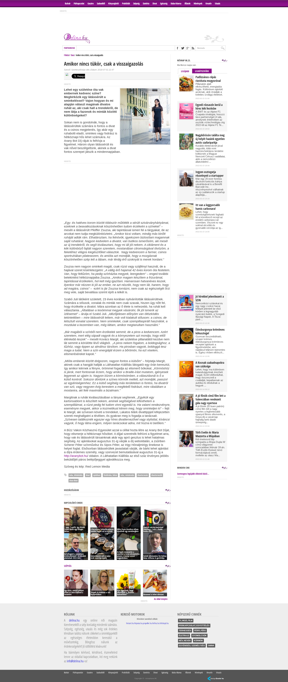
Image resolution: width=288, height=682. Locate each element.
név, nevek (185, 640)
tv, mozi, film (185, 620)
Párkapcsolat (79, 3)
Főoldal (66, 55)
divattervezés (143, 475)
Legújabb (185, 71)
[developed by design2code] (216, 678)
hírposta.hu (138, 623)
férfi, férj (200, 630)
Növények (198, 3)
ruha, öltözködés (75, 475)
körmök (198, 640)
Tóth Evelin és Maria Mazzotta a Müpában (208, 434)
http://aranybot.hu (75, 456)
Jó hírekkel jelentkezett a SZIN (210, 298)
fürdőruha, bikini (110, 475)
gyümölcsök (199, 635)
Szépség (136, 3)
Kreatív (209, 3)
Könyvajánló (113, 3)
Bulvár (67, 3)
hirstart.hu (130, 623)
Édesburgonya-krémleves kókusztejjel (210, 331)
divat (88, 475)
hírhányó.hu (164, 623)
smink (211, 645)
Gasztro (91, 3)
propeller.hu (147, 623)
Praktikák (126, 3)
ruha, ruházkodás (127, 475)
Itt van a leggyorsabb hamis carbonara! (208, 207)
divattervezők (156, 475)
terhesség (185, 630)
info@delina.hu (75, 661)
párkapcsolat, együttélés (194, 625)
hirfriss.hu (156, 623)
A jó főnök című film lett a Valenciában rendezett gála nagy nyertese (211, 399)
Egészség (163, 3)
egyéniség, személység (192, 645)
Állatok (187, 3)
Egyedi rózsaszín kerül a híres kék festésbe (209, 106)
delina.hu (74, 620)
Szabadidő (101, 3)
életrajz (184, 635)
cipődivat (96, 475)
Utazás (217, 3)
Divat (154, 3)
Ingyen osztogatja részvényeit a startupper (210, 174)
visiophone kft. (151, 678)
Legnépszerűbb (202, 71)
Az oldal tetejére (161, 599)
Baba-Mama (176, 3)
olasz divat (73, 480)
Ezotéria (146, 3)
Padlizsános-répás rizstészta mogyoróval (208, 79)
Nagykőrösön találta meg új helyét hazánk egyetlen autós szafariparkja (210, 138)
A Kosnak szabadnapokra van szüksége (210, 364)
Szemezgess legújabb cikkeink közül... (193, 473)
